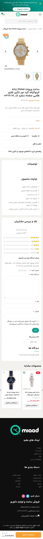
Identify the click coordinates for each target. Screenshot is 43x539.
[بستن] (3, 9)
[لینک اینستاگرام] (23, 496)
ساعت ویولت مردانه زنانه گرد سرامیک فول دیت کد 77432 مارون (12, 393)
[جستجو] (35, 21)
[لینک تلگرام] (27, 496)
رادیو (18, 478)
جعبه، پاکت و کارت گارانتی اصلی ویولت (23, 209)
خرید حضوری (37, 454)
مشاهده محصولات (22, 9)
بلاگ (40, 457)
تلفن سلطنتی (16, 475)
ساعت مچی (32, 29)
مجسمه (18, 487)
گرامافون (17, 481)
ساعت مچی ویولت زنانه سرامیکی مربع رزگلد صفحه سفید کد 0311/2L (31, 393)
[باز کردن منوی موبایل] (40, 14)
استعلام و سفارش (31, 405)
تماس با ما (38, 451)
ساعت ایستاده (37, 481)
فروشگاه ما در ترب (36, 459)
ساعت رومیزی (37, 478)
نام (37, 301)
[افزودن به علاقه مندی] (24, 373)
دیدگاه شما (34, 274)
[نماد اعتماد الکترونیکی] (30, 516)
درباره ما (39, 448)
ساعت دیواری (37, 475)
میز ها (39, 484)
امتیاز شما (34, 270)
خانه (40, 29)
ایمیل (36, 311)
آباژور (40, 487)
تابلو (19, 484)
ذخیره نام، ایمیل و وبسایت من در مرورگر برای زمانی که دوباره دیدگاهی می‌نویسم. (23, 322)
